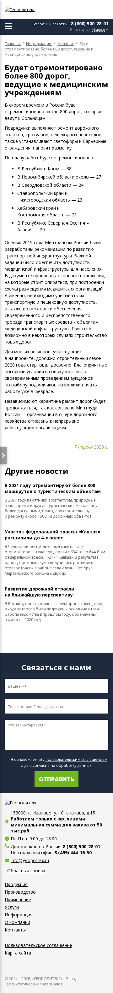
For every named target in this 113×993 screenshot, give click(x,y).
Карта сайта (18, 953)
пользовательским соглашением (76, 759)
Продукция (16, 884)
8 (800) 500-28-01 (89, 23)
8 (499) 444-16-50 (73, 852)
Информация (19, 915)
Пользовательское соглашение (38, 945)
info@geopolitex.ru (30, 860)
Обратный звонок (26, 870)
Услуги (12, 907)
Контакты (15, 930)
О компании (17, 922)
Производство (20, 892)
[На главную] (33, 9)
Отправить (56, 779)
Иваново (98, 30)
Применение (18, 899)
